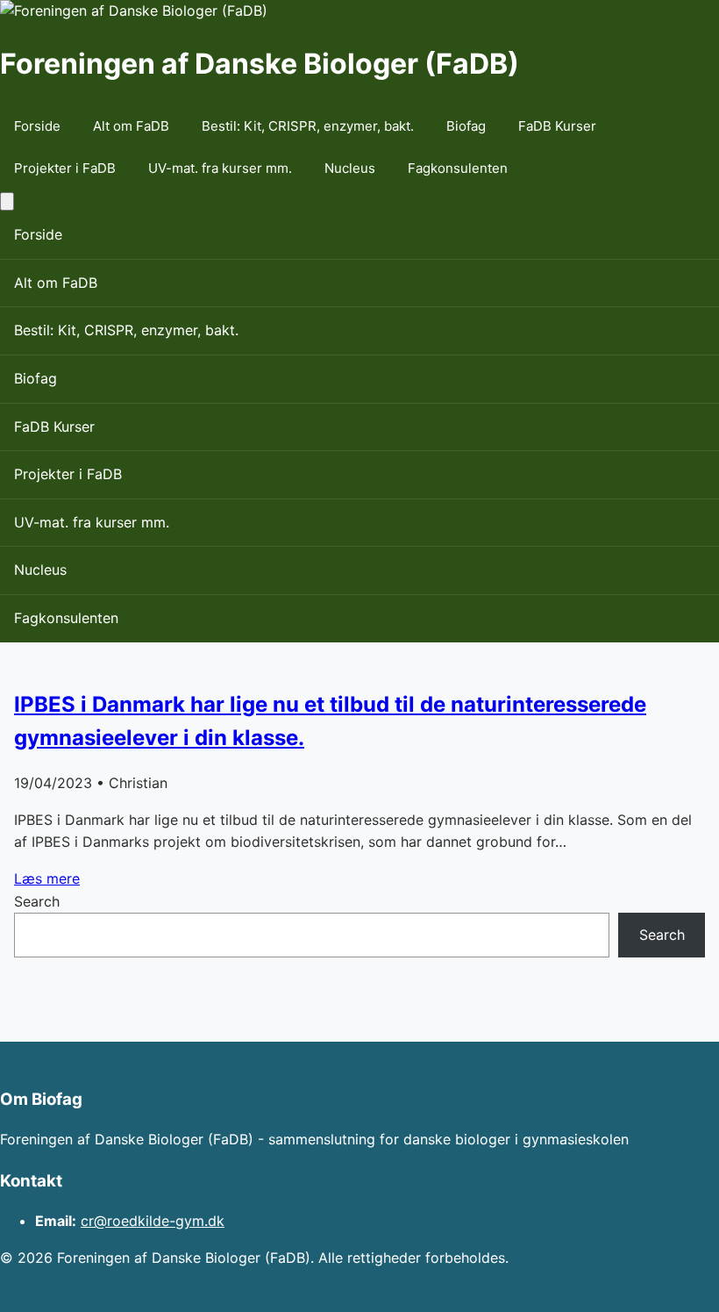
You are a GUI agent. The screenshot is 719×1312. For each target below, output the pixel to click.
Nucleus (349, 168)
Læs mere (47, 878)
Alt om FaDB (131, 126)
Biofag (466, 126)
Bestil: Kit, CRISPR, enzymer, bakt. (308, 126)
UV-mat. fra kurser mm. (220, 168)
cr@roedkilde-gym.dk (152, 1221)
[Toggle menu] (7, 201)
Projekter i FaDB (65, 168)
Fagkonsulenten (458, 168)
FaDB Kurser (557, 126)
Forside (37, 126)
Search (37, 901)
